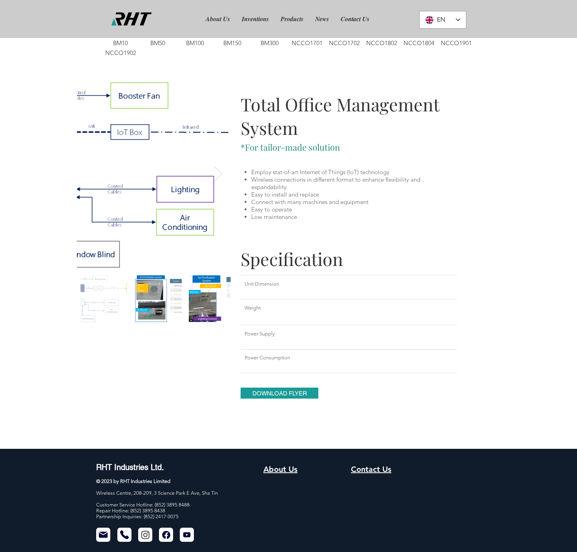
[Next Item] (218, 173)
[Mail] (103, 535)
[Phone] (124, 535)
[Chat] (145, 535)
